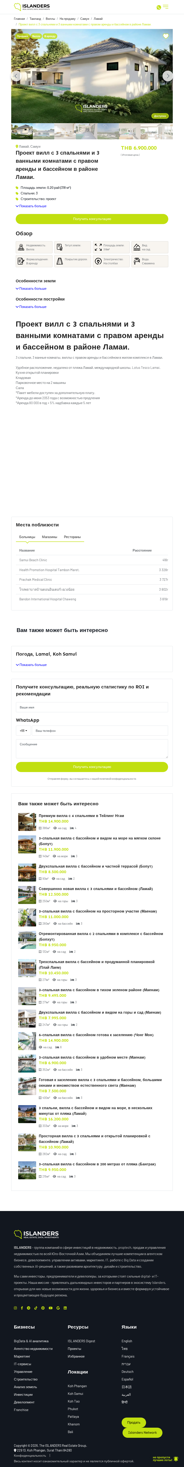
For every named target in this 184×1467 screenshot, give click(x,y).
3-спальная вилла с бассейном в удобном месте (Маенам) (92, 1057)
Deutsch (128, 1371)
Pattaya (73, 1416)
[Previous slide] (16, 76)
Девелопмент (24, 1402)
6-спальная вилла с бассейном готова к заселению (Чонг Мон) (96, 1035)
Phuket (73, 1409)
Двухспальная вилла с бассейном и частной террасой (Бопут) (96, 866)
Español (127, 1379)
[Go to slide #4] (86, 131)
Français (128, 1356)
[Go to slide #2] (43, 131)
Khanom (74, 1424)
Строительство (25, 1379)
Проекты (74, 1349)
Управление (23, 1371)
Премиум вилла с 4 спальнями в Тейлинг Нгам (81, 816)
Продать (133, 1422)
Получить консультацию (92, 219)
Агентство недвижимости (33, 1349)
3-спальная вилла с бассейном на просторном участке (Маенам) (98, 911)
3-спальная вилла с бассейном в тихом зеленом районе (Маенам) (99, 990)
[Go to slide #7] (151, 131)
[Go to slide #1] (22, 131)
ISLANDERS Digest (81, 1341)
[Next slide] (167, 76)
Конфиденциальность (30, 1455)
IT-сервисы (22, 1364)
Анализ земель (25, 1387)
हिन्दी (124, 1402)
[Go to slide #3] (65, 131)
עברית (126, 1364)
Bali (70, 1432)
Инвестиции (23, 1394)
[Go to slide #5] (108, 131)
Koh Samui (75, 1393)
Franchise (21, 1410)
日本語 (127, 1387)
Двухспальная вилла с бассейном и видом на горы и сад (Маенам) (100, 1012)
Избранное (76, 1356)
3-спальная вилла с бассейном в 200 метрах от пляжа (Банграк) (97, 1164)
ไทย (125, 1349)
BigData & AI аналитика (31, 1341)
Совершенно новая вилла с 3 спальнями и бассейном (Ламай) (96, 889)
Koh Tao (74, 1401)
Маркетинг (22, 1356)
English (127, 1341)
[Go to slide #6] (129, 131)
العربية (126, 1394)
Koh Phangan (77, 1386)
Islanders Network (142, 1433)
